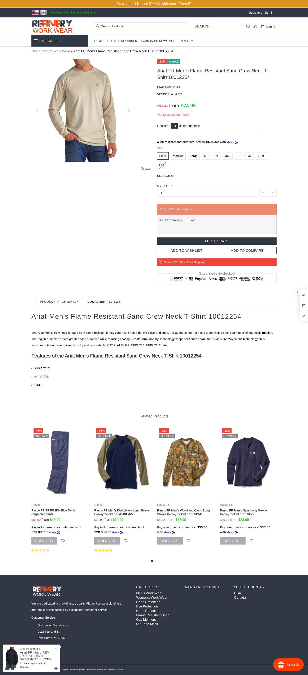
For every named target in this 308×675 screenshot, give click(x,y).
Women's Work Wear (151, 597)
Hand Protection (148, 610)
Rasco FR (38, 504)
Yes (192, 220)
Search (202, 26)
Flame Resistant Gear (152, 615)
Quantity (164, 185)
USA (237, 593)
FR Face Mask (147, 624)
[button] (40, 550)
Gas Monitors (146, 619)
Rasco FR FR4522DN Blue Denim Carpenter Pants (53, 512)
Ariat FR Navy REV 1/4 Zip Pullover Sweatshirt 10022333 (36, 656)
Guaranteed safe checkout (217, 273)
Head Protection (148, 602)
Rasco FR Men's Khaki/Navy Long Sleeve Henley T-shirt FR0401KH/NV (121, 512)
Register (254, 12)
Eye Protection (147, 606)
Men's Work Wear (57, 51)
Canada (240, 597)
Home (35, 51)
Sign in (268, 12)
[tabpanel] (59, 492)
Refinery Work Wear (52, 26)
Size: (160, 148)
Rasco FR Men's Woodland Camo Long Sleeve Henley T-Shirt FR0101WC (183, 512)
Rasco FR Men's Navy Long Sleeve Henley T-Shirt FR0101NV (243, 512)
